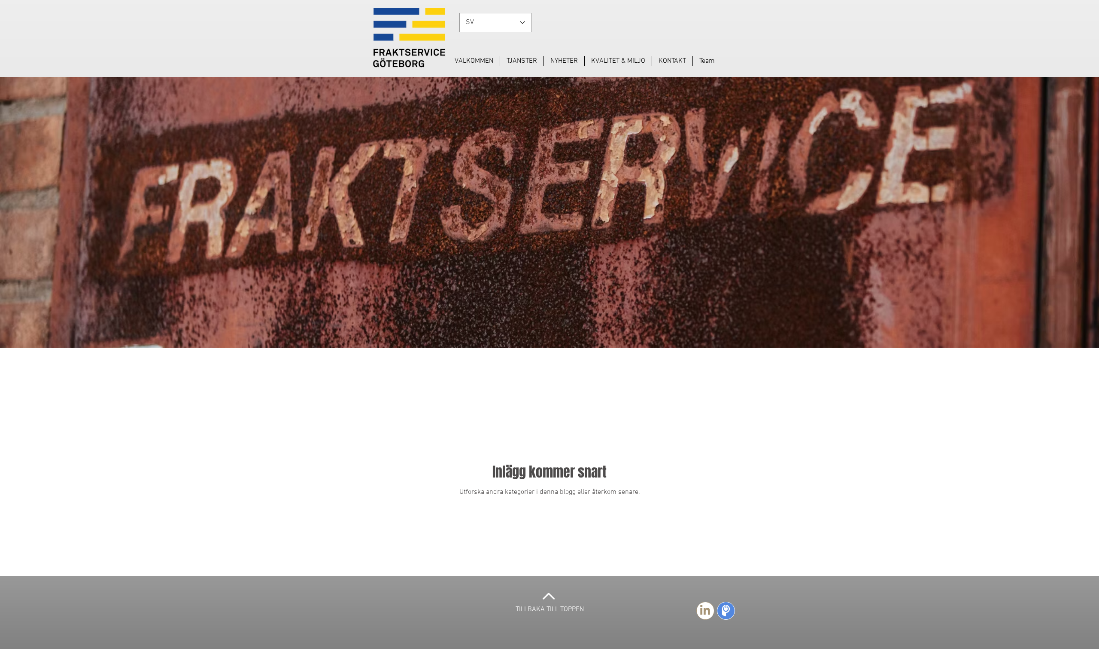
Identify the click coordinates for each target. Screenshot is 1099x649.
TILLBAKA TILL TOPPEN (550, 609)
